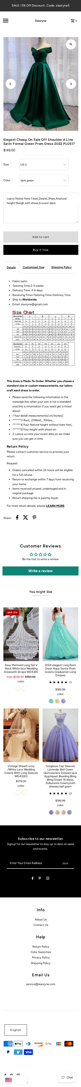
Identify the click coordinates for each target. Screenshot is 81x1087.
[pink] (57, 812)
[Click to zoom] (71, 44)
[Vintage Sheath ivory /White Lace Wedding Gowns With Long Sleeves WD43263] (21, 735)
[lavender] (63, 701)
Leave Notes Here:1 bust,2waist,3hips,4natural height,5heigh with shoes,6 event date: (37, 201)
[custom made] (69, 701)
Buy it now (41, 249)
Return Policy (40, 946)
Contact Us (41, 925)
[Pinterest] (39, 879)
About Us (41, 919)
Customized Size (33, 267)
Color (6, 180)
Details (11, 267)
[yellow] (57, 701)
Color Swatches (41, 952)
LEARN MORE (55, 505)
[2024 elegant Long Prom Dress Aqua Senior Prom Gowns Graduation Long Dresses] (60, 634)
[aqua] (51, 701)
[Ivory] (18, 688)
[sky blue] (69, 812)
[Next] (71, 84)
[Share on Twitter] (25, 518)
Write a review (40, 571)
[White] (24, 688)
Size (6, 164)
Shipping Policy (61, 267)
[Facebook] (33, 879)
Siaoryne (40, 20)
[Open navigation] (12, 20)
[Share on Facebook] (17, 518)
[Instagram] (47, 879)
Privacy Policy (41, 957)
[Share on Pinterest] (34, 518)
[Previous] (11, 84)
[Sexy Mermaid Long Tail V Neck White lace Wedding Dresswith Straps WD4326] (21, 634)
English (15, 1030)
